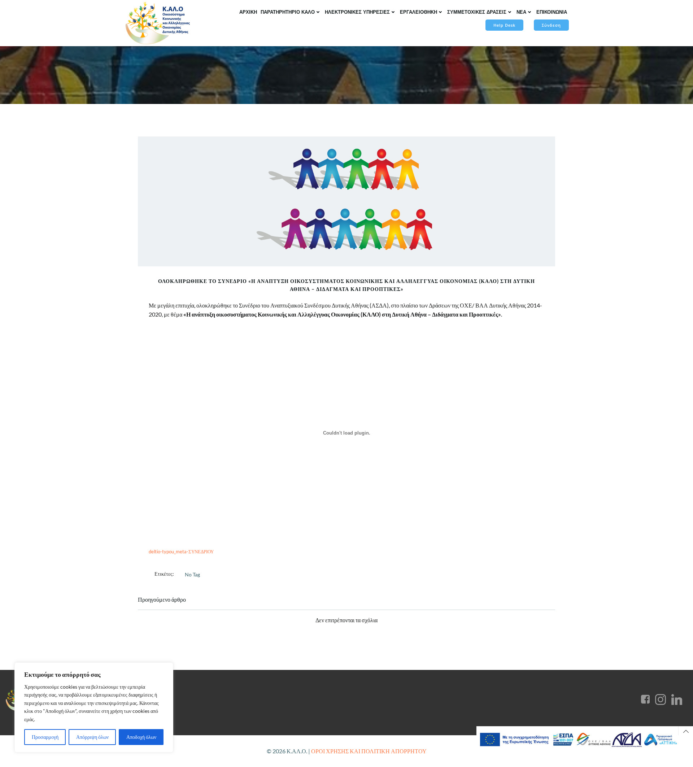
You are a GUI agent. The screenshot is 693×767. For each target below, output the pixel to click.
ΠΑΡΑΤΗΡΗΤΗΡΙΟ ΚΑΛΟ (288, 12)
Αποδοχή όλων (141, 737)
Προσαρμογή (45, 737)
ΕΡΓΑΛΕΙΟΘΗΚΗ (418, 12)
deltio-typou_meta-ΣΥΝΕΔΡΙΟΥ (181, 551)
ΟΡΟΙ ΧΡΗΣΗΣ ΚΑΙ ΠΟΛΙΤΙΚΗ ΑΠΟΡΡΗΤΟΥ (369, 751)
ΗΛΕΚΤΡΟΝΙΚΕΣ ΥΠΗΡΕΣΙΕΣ (357, 12)
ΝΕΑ (521, 12)
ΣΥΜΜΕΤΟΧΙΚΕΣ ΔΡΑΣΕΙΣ (476, 12)
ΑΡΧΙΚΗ (248, 12)
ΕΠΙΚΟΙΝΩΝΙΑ (551, 12)
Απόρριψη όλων (92, 737)
